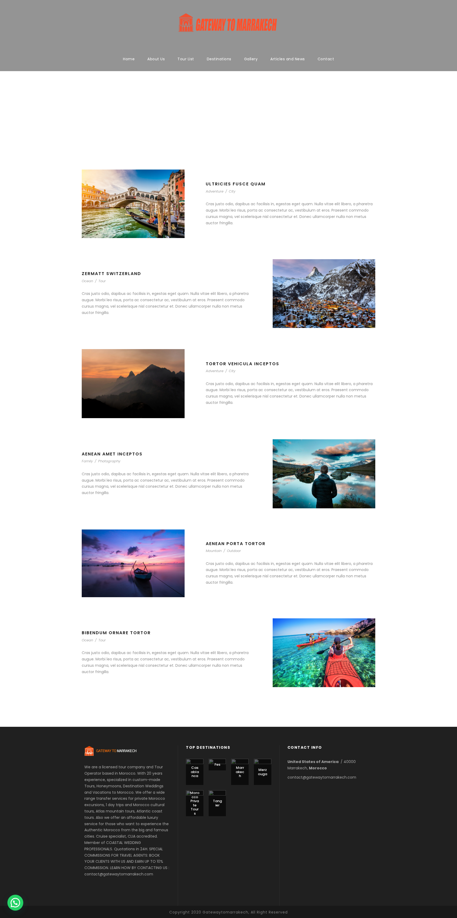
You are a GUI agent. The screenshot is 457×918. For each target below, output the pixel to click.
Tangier (217, 803)
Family (87, 461)
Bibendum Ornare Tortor (116, 633)
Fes (217, 764)
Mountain (214, 550)
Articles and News (287, 59)
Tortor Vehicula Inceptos (242, 364)
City (232, 191)
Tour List (185, 59)
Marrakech (240, 771)
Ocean (87, 281)
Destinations (219, 59)
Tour (102, 281)
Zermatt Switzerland (111, 274)
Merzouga (262, 772)
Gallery (251, 59)
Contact (326, 59)
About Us (156, 59)
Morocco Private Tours (194, 803)
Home (129, 59)
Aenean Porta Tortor (236, 544)
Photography (109, 461)
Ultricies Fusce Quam (236, 184)
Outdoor (234, 550)
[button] (15, 903)
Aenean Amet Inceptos (112, 454)
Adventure (214, 191)
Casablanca (195, 771)
